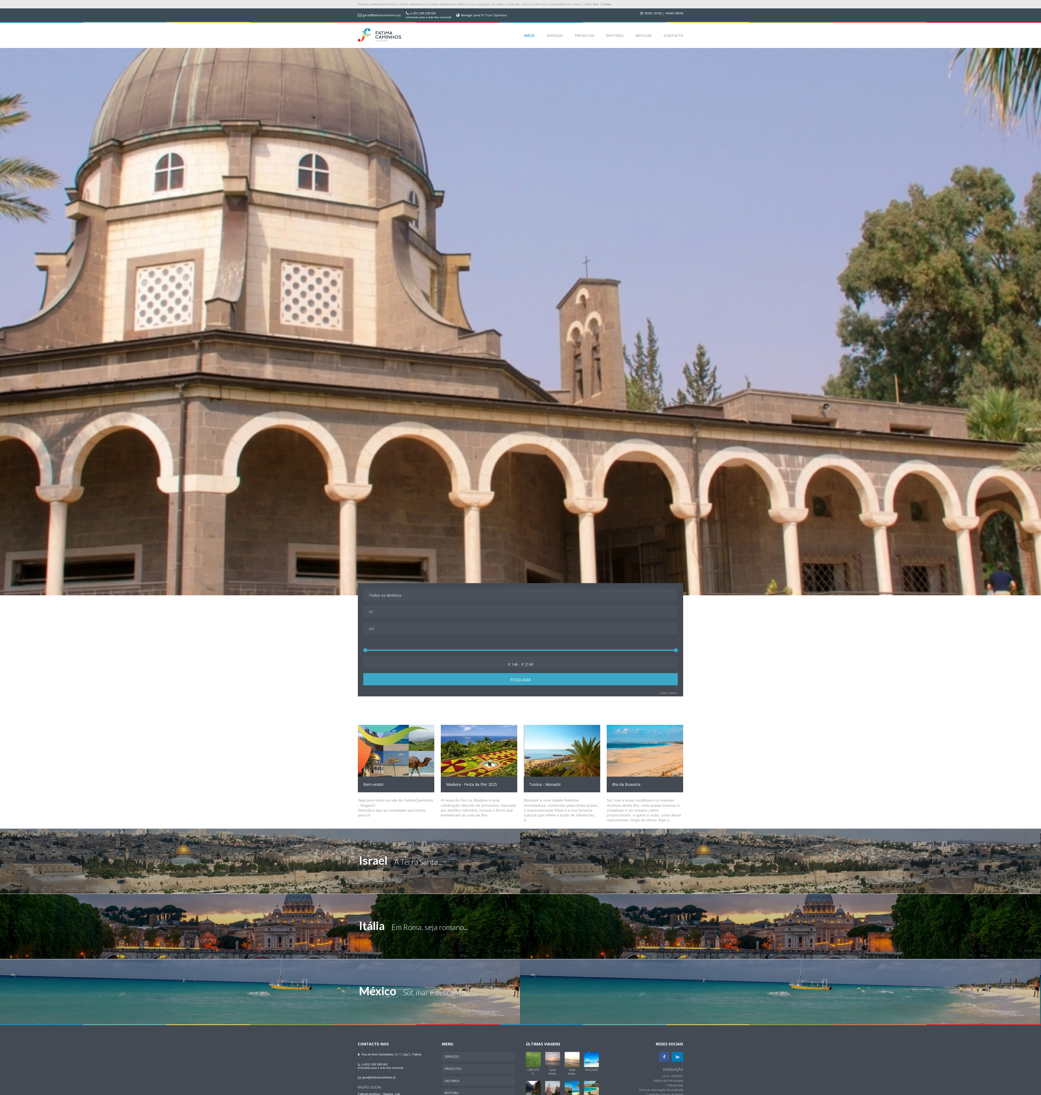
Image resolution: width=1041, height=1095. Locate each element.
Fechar (607, 4)
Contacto (673, 35)
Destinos (615, 35)
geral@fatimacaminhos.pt (382, 15)
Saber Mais (591, 4)
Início (529, 35)
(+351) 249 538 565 (423, 13)
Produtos (584, 35)
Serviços (555, 35)
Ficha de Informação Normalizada (661, 1089)
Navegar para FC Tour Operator (484, 15)
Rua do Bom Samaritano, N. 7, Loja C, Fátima (391, 1054)
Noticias (643, 35)
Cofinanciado (674, 1085)
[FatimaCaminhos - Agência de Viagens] (379, 35)
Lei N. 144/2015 (673, 1076)
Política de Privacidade (668, 1080)
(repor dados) (669, 693)
